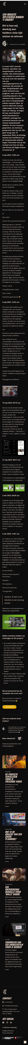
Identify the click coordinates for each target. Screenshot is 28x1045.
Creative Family (17, 181)
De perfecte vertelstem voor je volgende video (13, 778)
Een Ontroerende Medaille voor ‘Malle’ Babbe (13, 890)
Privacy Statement (7, 1033)
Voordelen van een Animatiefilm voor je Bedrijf (14, 944)
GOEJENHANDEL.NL (9, 707)
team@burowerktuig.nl (11, 1006)
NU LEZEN (7, 806)
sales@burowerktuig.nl (13, 732)
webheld (5, 118)
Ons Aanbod (15, 553)
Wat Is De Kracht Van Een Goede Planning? (13, 835)
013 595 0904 (8, 1002)
